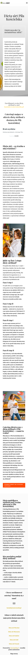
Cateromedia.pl (14, 648)
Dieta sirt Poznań (14, 644)
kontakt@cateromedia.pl (14, 107)
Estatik (17, 136)
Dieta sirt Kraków (14, 636)
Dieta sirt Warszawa (14, 631)
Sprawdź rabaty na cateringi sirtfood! (13, 485)
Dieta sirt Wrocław (14, 628)
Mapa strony (14, 653)
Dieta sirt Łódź (14, 640)
